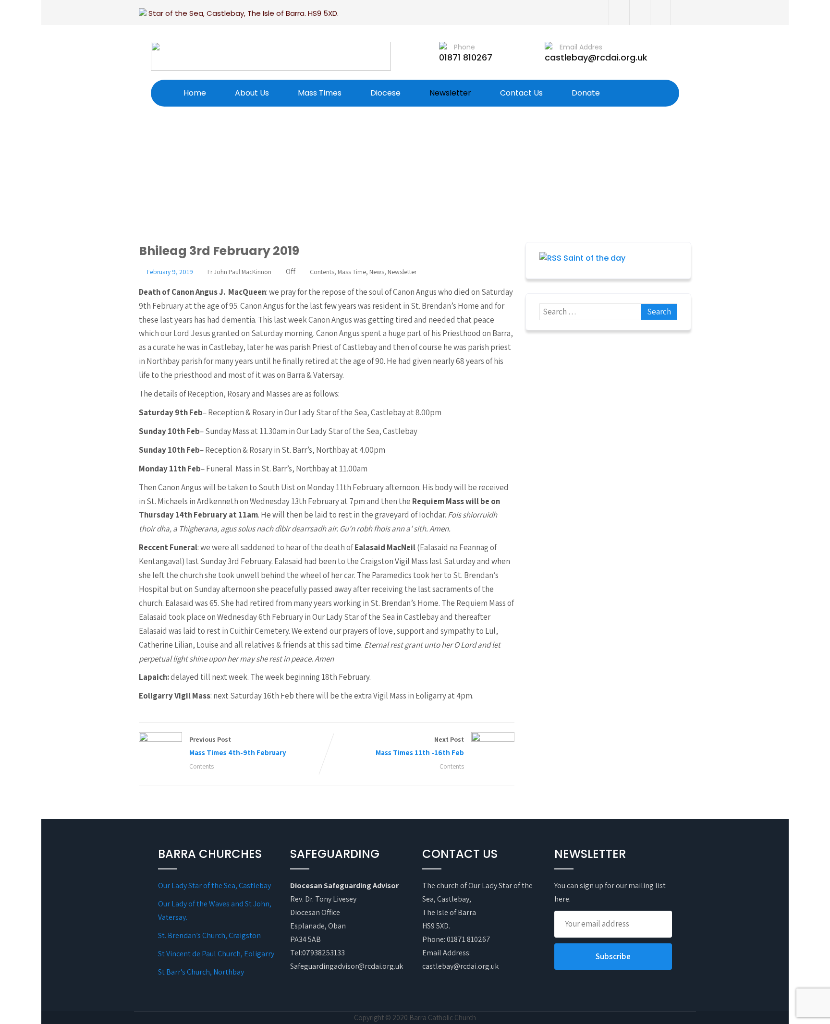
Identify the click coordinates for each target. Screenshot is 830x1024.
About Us (252, 92)
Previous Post (237, 746)
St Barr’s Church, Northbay (201, 972)
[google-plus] (660, 12)
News (376, 271)
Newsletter (450, 92)
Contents (322, 271)
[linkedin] (681, 12)
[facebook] (619, 12)
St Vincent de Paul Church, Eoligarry (216, 954)
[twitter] (639, 12)
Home (194, 92)
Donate (586, 92)
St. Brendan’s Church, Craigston (209, 935)
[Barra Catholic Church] (271, 56)
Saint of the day (594, 258)
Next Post (420, 746)
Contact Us (521, 92)
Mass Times (320, 92)
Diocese (385, 92)
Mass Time (352, 271)
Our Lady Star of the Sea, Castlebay (214, 885)
